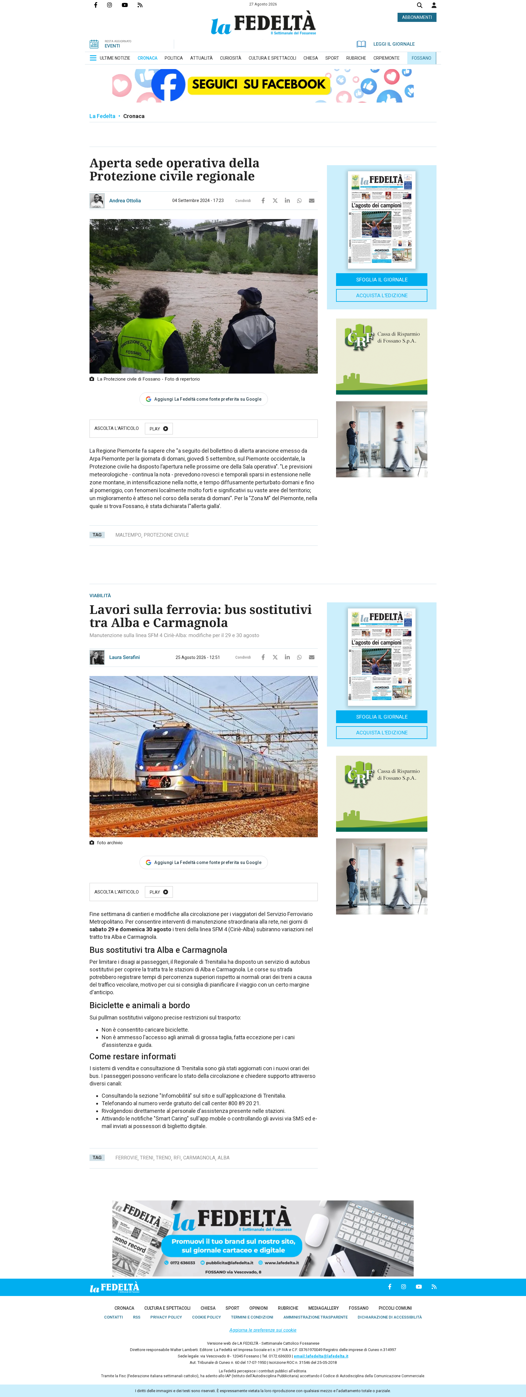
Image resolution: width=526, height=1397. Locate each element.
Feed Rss (145, 5)
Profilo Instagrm (114, 5)
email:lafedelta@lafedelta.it (321, 1356)
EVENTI (112, 46)
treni (146, 1158)
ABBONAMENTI (417, 17)
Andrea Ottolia (125, 201)
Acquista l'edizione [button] (382, 295)
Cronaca (134, 116)
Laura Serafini (124, 657)
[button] (434, 5)
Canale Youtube (130, 5)
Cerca (420, 6)
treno (163, 1158)
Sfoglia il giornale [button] (382, 280)
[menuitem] (115, 58)
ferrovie (126, 1158)
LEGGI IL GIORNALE (394, 44)
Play (155, 429)
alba (224, 1158)
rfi (177, 1158)
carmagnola (199, 1158)
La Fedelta (102, 116)
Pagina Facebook (100, 5)
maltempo (128, 535)
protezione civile (166, 535)
